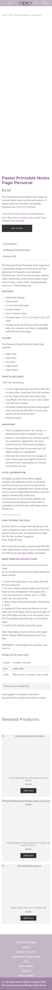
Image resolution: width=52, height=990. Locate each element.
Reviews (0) (9, 256)
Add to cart (17, 228)
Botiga (28, 985)
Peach (43, 218)
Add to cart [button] (28, 791)
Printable (20, 221)
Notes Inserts (36, 15)
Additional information (16, 250)
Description (10, 243)
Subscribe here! (26, 942)
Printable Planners (22, 15)
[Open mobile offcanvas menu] (47, 3)
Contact (26, 971)
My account (26, 975)
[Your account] (36, 3)
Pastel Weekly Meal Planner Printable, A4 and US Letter (28, 844)
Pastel (37, 218)
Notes (30, 218)
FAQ (26, 961)
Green (15, 218)
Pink (13, 221)
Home (4, 15)
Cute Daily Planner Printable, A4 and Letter (28, 779)
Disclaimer (26, 966)
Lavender (23, 218)
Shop (10, 15)
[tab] (26, 244)
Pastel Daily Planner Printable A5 (28, 908)
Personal (6, 221)
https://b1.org (15, 540)
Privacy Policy (26, 952)
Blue (10, 218)
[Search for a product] (9, 3)
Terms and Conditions (33, 444)
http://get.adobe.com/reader (31, 553)
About (26, 947)
